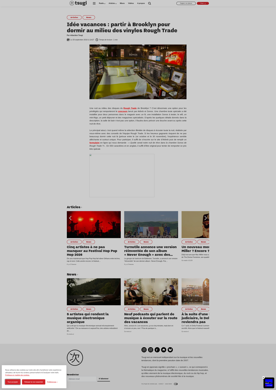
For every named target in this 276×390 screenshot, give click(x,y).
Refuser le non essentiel (33, 382)
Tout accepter (13, 382)
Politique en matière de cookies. (17, 375)
